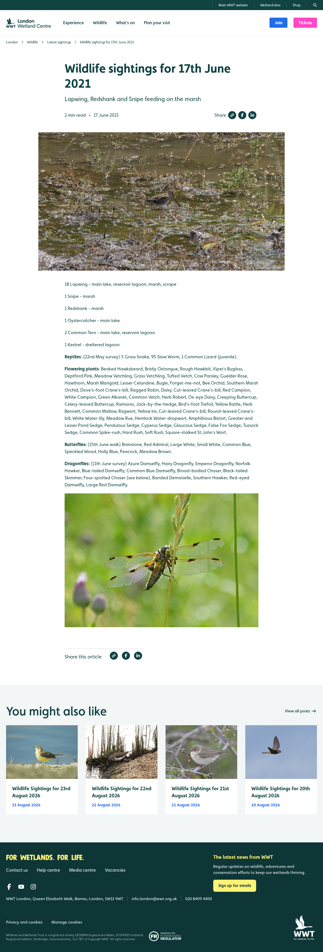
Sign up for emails (234, 885)
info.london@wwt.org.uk (154, 898)
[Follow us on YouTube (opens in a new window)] (21, 887)
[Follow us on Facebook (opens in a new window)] (9, 887)
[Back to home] (304, 927)
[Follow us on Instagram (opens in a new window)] (33, 887)
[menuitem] (278, 23)
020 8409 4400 (198, 898)
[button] (232, 115)
